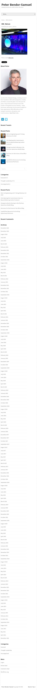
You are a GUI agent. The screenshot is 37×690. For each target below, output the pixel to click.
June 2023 (3, 240)
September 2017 (5, 444)
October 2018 (4, 403)
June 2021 (3, 304)
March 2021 (4, 314)
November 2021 (5, 288)
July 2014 (3, 565)
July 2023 (3, 237)
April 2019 (3, 384)
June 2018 (3, 415)
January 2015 (4, 546)
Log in (2, 662)
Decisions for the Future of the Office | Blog (16, 154)
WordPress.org (5, 672)
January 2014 (4, 584)
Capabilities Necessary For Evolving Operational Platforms (15, 161)
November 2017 (5, 438)
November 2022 (5, 253)
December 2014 (5, 549)
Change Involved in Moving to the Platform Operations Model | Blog (15, 148)
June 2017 (3, 454)
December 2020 (5, 323)
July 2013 (3, 603)
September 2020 (5, 333)
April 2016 (3, 498)
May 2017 (3, 457)
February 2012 (4, 616)
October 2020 (4, 330)
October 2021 (4, 291)
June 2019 (3, 377)
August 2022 (4, 263)
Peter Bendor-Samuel (16, 5)
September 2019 (5, 368)
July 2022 (3, 266)
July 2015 (3, 527)
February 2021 (4, 317)
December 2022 (5, 250)
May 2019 (3, 380)
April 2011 (3, 635)
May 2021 (3, 307)
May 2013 (3, 609)
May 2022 (3, 272)
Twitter (6, 119)
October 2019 (4, 364)
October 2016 (4, 479)
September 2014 (5, 558)
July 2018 (3, 412)
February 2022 (4, 279)
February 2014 (4, 581)
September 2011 (5, 622)
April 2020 (3, 349)
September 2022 (5, 260)
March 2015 (4, 539)
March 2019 (4, 387)
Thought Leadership (6, 181)
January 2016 (4, 508)
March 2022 (4, 275)
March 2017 (4, 463)
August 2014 (4, 562)
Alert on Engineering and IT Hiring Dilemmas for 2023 (15, 135)
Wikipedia (10, 58)
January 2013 (4, 613)
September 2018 (5, 406)
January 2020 (4, 358)
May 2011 (3, 632)
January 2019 (4, 393)
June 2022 (3, 269)
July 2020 (3, 339)
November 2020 (5, 326)
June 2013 (3, 606)
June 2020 (3, 342)
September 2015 (5, 520)
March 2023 (4, 244)
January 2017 (4, 469)
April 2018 (3, 422)
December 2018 (5, 396)
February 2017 (4, 466)
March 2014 (4, 578)
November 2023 (5, 231)
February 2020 (4, 355)
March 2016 (4, 501)
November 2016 (5, 476)
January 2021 (4, 320)
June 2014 (3, 568)
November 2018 (5, 399)
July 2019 (3, 374)
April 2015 (3, 536)
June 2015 (3, 530)
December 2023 (5, 228)
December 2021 (5, 285)
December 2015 (5, 511)
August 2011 (4, 625)
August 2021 (4, 298)
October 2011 (4, 619)
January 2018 (4, 431)
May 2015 (3, 533)
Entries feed (4, 665)
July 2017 (3, 450)
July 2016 (3, 489)
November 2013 (5, 590)
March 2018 (4, 425)
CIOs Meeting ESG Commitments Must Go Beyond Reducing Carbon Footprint (15, 142)
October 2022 (4, 256)
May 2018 (3, 419)
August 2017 (4, 447)
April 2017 (3, 460)
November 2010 (5, 638)
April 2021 (3, 310)
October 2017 (4, 441)
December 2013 (5, 587)
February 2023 (4, 247)
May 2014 (3, 571)
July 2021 (3, 301)
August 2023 (4, 234)
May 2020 (3, 345)
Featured (3, 177)
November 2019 (5, 361)
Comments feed (5, 669)
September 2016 (5, 482)
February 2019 (4, 390)
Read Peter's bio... (14, 113)
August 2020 (4, 336)
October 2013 (4, 593)
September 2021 (5, 295)
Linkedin (2, 119)
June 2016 (3, 492)
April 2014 (3, 574)
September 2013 (5, 597)
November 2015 (5, 514)
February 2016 (4, 504)
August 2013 (4, 600)
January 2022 (4, 282)
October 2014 (4, 555)
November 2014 (5, 552)
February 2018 (4, 428)
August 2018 (4, 409)
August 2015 (4, 523)
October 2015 (4, 517)
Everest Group (12, 98)
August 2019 (4, 371)
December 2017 (5, 434)
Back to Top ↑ (32, 687)
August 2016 (4, 485)
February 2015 (4, 543)
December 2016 (5, 473)
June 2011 (3, 628)
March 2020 (4, 352)
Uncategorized (5, 184)
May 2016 (3, 495)
